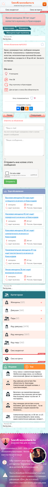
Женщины (15, 302)
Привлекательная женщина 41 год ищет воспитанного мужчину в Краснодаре (20, 253)
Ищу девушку (17, 326)
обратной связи (40, 483)
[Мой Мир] (31, 108)
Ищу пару (15, 342)
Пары (13, 318)
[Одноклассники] (27, 108)
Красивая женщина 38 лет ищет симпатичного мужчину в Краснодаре (19, 233)
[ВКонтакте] (18, 108)
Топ (31, 367)
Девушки (15, 310)
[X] (22, 108)
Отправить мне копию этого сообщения (18, 163)
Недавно (12, 367)
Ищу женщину (17, 334)
